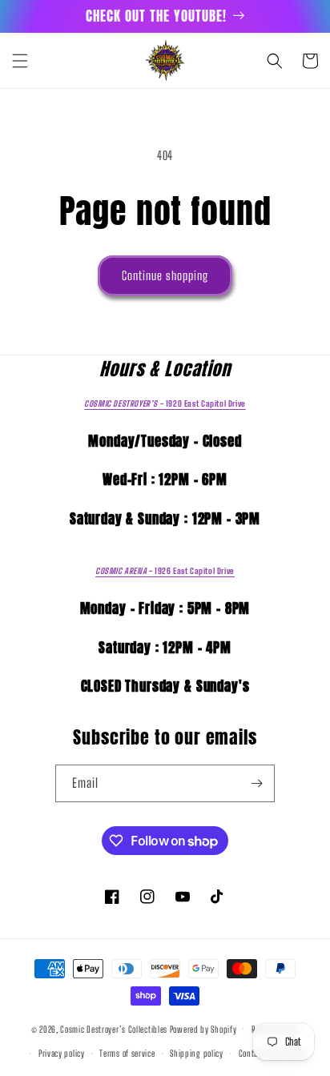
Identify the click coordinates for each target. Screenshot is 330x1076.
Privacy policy (61, 1053)
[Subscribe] (256, 783)
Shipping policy (196, 1053)
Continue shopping (165, 275)
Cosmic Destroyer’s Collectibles (114, 1028)
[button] (20, 60)
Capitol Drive (164, 403)
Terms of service (127, 1053)
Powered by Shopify (203, 1028)
